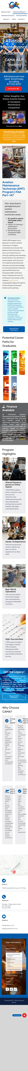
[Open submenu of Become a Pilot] (21, 948)
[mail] (15, 989)
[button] (14, 872)
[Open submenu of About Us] (21, 978)
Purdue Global (13, 280)
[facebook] (7, 989)
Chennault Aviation (13, 942)
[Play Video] (14, 117)
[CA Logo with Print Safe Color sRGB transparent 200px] (14, 1)
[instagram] (11, 989)
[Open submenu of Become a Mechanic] (21, 951)
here (20, 126)
